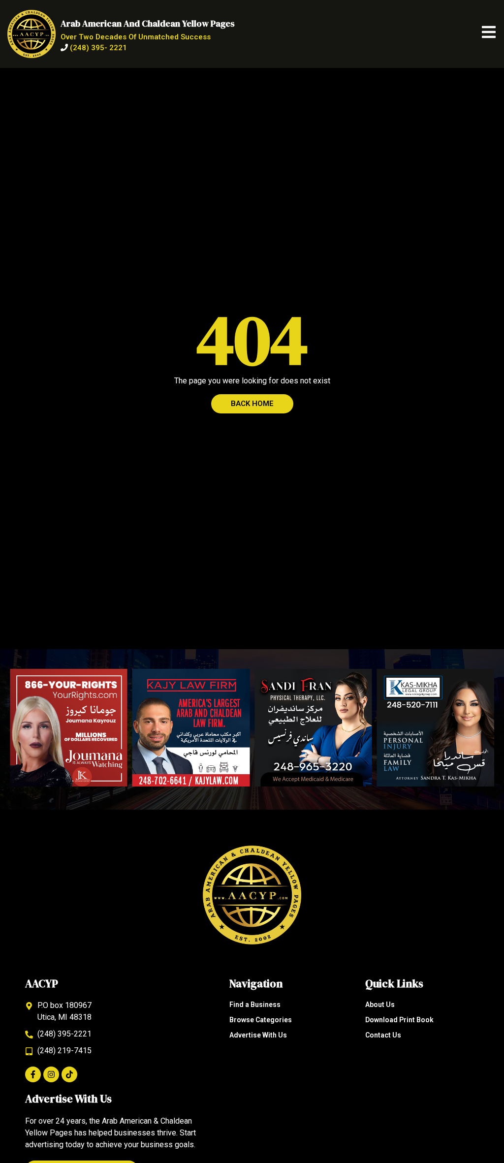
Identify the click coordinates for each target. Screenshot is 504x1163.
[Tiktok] (69, 1074)
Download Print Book (399, 1020)
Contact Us (383, 1035)
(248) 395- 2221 (98, 47)
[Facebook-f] (33, 1074)
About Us (380, 1004)
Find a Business (255, 1004)
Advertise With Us (258, 1035)
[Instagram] (51, 1074)
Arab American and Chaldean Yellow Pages (148, 23)
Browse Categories (260, 1020)
